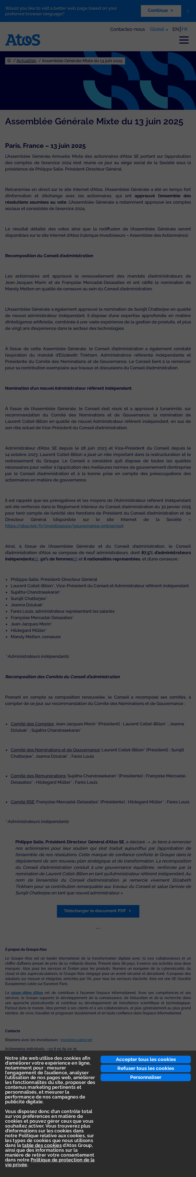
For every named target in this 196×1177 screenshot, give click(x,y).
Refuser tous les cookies (145, 1068)
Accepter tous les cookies (146, 1059)
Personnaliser (145, 1077)
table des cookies (42, 1145)
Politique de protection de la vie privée (49, 1162)
